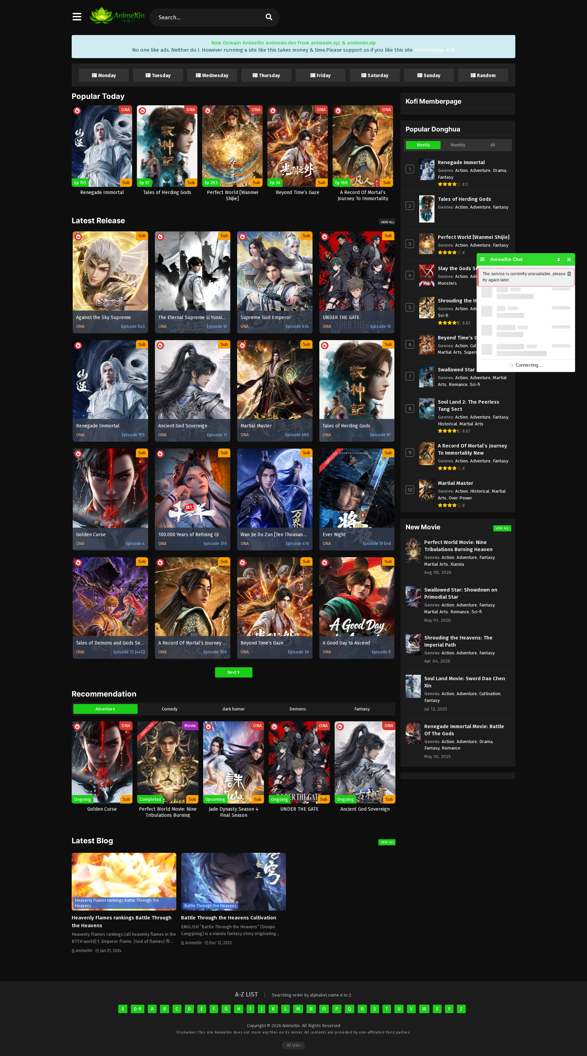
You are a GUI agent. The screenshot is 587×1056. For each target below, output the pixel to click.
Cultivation (489, 693)
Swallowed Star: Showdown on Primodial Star (460, 593)
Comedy (169, 708)
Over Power (460, 497)
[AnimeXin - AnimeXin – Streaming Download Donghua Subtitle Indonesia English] (117, 20)
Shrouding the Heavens (466, 301)
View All (387, 222)
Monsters (447, 283)
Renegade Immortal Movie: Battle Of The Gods (464, 730)
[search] (269, 17)
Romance (458, 384)
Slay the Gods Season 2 (466, 268)
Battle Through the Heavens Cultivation (228, 918)
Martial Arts (450, 352)
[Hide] (569, 259)
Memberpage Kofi (434, 50)
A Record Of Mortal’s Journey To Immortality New (472, 449)
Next (232, 672)
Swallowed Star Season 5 (468, 370)
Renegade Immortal (461, 162)
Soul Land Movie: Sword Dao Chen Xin (464, 682)
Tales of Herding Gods (464, 199)
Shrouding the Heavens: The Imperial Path (458, 641)
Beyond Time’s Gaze (462, 338)
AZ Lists (293, 1045)
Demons (297, 708)
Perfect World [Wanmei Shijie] (474, 237)
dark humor (234, 708)
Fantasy (362, 708)
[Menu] (482, 259)
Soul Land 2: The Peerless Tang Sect (468, 405)
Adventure (105, 708)
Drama (499, 170)
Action (461, 170)
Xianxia (457, 564)
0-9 (137, 1009)
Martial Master (455, 483)
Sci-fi (443, 315)
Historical (447, 423)
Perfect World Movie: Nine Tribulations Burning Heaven (458, 545)
